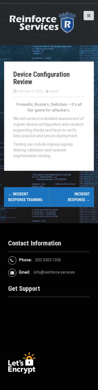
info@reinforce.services (54, 272)
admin (54, 91)
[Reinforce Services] (42, 22)
